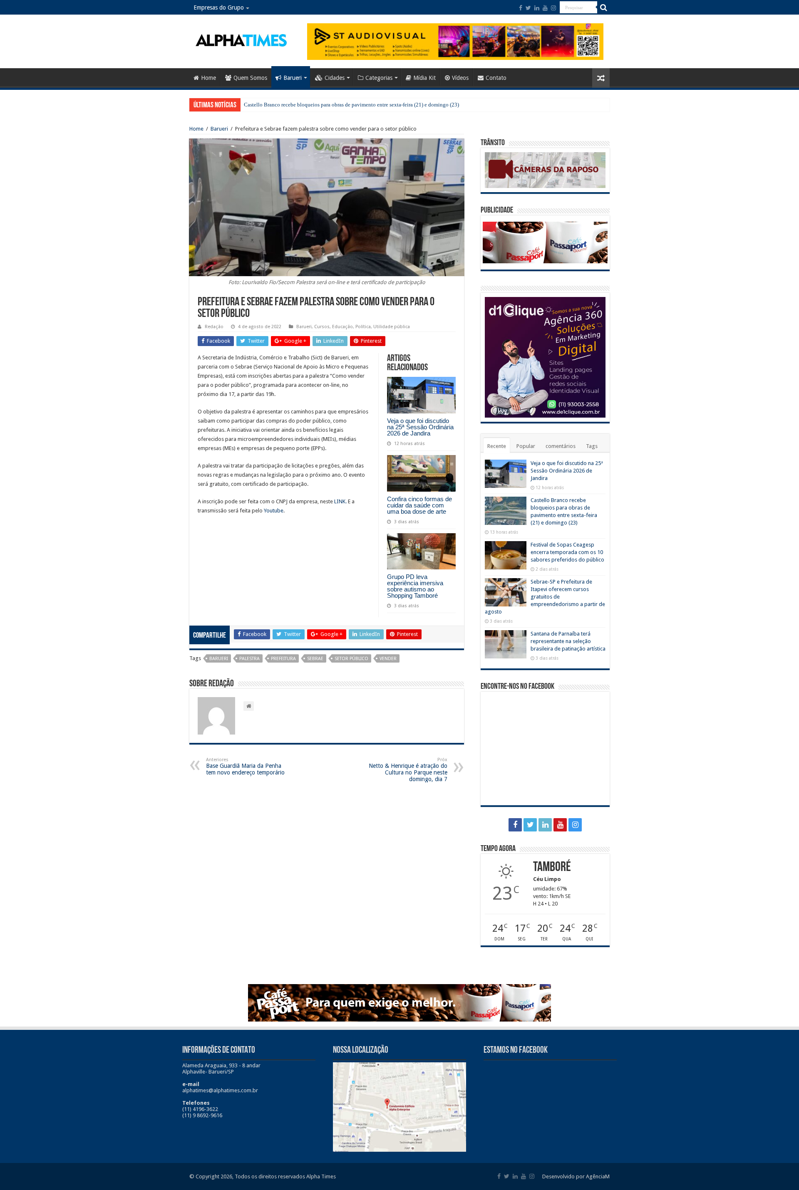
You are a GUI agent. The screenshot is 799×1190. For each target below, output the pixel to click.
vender (388, 658)
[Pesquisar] (603, 7)
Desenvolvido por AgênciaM (576, 1176)
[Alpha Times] (242, 39)
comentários (561, 446)
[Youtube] (545, 8)
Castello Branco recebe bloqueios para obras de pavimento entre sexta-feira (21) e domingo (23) (351, 104)
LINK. (340, 501)
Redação (214, 326)
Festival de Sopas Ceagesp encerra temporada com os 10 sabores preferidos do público (567, 552)
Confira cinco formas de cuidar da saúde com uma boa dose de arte (419, 505)
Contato (496, 77)
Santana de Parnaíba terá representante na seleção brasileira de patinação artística (568, 641)
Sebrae (315, 658)
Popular (525, 446)
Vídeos (460, 77)
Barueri (292, 77)
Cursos (322, 326)
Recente (496, 446)
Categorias (378, 77)
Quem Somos (250, 77)
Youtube (273, 510)
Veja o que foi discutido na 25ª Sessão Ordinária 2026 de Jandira (420, 427)
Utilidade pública (391, 326)
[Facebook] (520, 8)
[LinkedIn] (536, 8)
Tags (592, 446)
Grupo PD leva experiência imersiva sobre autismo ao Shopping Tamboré (415, 586)
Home (208, 77)
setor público (351, 658)
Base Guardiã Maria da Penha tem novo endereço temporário (245, 766)
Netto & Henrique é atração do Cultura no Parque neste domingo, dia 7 (408, 769)
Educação (342, 326)
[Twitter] (528, 8)
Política (363, 326)
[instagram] (553, 8)
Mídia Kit (424, 77)
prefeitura (283, 658)
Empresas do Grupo (219, 7)
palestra (249, 658)
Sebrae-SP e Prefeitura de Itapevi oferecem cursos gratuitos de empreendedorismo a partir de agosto (545, 597)
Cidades (335, 77)
